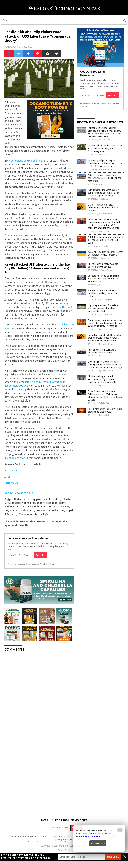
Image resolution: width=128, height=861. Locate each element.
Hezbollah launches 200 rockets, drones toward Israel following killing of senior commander (104, 338)
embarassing (11, 506)
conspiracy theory (34, 502)
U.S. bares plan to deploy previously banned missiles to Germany (103, 207)
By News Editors (105, 258)
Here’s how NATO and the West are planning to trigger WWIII (105, 410)
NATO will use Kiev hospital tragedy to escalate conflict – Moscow (105, 253)
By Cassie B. (103, 155)
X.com (7, 476)
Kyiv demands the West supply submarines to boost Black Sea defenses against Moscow (103, 193)
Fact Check (27, 506)
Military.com (11, 470)
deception (51, 502)
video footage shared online (23, 160)
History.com (11, 482)
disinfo (63, 502)
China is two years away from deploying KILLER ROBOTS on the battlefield (104, 178)
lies (6, 510)
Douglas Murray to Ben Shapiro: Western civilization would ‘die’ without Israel (103, 279)
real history (57, 510)
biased (26, 499)
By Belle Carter (104, 199)
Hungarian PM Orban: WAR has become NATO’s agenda (103, 265)
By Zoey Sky (103, 246)
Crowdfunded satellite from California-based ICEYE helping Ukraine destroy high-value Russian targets (105, 395)
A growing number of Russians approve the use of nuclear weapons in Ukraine (103, 308)
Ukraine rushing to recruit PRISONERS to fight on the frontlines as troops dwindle (102, 379)
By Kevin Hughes (105, 184)
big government (41, 499)
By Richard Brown (105, 169)
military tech (27, 510)
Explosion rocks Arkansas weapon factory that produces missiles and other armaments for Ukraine (105, 323)
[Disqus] (39, 693)
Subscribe (113, 856)
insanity (57, 506)
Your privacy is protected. (17, 564)
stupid (69, 510)
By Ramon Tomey (105, 270)
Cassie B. (27, 46)
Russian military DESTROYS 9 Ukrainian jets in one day (102, 351)
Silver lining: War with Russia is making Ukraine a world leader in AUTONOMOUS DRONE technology (105, 365)
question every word (16, 458)
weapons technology (36, 514)
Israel (66, 506)
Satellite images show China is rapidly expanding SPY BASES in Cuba (103, 293)
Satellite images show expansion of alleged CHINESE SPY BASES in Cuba (105, 240)
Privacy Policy (64, 850)
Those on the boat (61, 307)
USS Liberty (10, 514)
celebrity (56, 499)
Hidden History (42, 506)
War (21, 514)
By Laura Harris (104, 140)
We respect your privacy (48, 842)
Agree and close (98, 843)
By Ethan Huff (104, 231)
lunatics (14, 510)
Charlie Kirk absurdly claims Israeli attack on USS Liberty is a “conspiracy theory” (105, 148)
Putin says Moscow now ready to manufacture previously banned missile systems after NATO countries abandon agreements (104, 224)
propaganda (43, 510)
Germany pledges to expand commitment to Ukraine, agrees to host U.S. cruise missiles (105, 163)
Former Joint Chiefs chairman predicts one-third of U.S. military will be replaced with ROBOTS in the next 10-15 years (104, 132)
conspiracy (16, 502)
